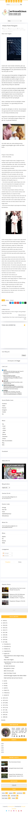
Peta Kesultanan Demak (15, 762)
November (6, 646)
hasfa (3, 511)
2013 (4, 705)
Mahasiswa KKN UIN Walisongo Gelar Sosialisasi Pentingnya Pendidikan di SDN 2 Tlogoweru (13, 378)
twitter (3, 405)
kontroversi (5, 29)
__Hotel (3, 428)
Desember (6, 644)
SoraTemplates (11, 806)
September (6, 651)
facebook (4, 403)
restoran (13, 795)
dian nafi (6, 381)
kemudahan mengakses (10, 77)
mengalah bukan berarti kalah (16, 768)
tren (6, 31)
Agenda (4, 536)
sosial (4, 31)
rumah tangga (22, 29)
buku (19, 28)
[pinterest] (21, 1)
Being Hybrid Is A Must (9, 668)
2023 (4, 627)
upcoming (10, 31)
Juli (5, 681)
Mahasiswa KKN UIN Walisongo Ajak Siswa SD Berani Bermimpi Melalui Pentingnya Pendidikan (13, 372)
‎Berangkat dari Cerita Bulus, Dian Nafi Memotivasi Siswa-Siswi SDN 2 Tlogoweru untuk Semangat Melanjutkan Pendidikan (13, 393)
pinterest (4, 407)
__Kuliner (4, 430)
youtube (4, 412)
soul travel (5, 798)
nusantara (4, 795)
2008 (4, 717)
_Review (4, 438)
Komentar (6, 555)
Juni (5, 683)
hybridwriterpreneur (6, 513)
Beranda (3, 720)
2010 (4, 712)
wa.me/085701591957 (7, 527)
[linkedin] (19, 736)
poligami (14, 29)
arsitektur (19, 793)
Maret (5, 690)
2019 (4, 637)
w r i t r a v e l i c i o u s (9, 375)
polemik (10, 29)
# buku (7, 300)
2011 (4, 710)
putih (17, 29)
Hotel (3, 793)
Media (3, 542)
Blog (3, 442)
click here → (14, 734)
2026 (4, 620)
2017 (4, 642)
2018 (4, 639)
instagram (4, 410)
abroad (11, 793)
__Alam (3, 432)
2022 (4, 630)
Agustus (6, 653)
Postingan (6, 553)
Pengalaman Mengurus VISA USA (17, 601)
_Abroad (4, 434)
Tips (3, 424)
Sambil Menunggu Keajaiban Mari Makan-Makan (15, 675)
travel (13, 798)
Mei (5, 685)
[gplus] (11, 1)
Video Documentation (7, 440)
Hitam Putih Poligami (9, 659)
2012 (4, 707)
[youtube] (19, 1)
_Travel (3, 426)
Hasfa (5, 370)
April (5, 688)
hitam (22, 28)
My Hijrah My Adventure (9, 666)
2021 (4, 632)
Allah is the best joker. (9, 670)
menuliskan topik (5, 96)
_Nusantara (4, 436)
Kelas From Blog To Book (10, 673)
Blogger (18, 360)
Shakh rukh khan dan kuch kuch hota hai (13, 678)
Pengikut (7, 562)
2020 (4, 634)
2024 (4, 625)
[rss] (16, 1)
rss (3, 414)
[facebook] (9, 1)
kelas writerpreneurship (20, 562)
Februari (6, 692)
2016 (4, 698)
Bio (3, 538)
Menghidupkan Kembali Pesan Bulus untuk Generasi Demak (13, 382)
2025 (4, 623)
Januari (6, 695)
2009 (4, 714)
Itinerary (4, 540)
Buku (3, 444)
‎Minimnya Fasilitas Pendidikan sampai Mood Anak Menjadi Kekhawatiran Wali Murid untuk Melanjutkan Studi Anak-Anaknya (13, 387)
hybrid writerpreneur (9, 385)
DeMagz (6, 390)
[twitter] (6, 1)
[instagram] (14, 1)
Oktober (6, 648)
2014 (4, 702)
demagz (4, 507)
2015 (4, 700)
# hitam (11, 300)
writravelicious (5, 515)
